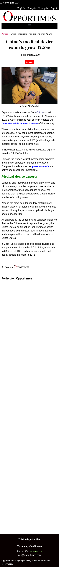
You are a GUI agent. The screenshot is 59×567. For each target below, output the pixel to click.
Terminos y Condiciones (29, 546)
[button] (29, 25)
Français (32, 8)
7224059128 (36, 551)
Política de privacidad (29, 539)
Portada (5, 34)
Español (55, 8)
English (21, 8)
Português (43, 8)
